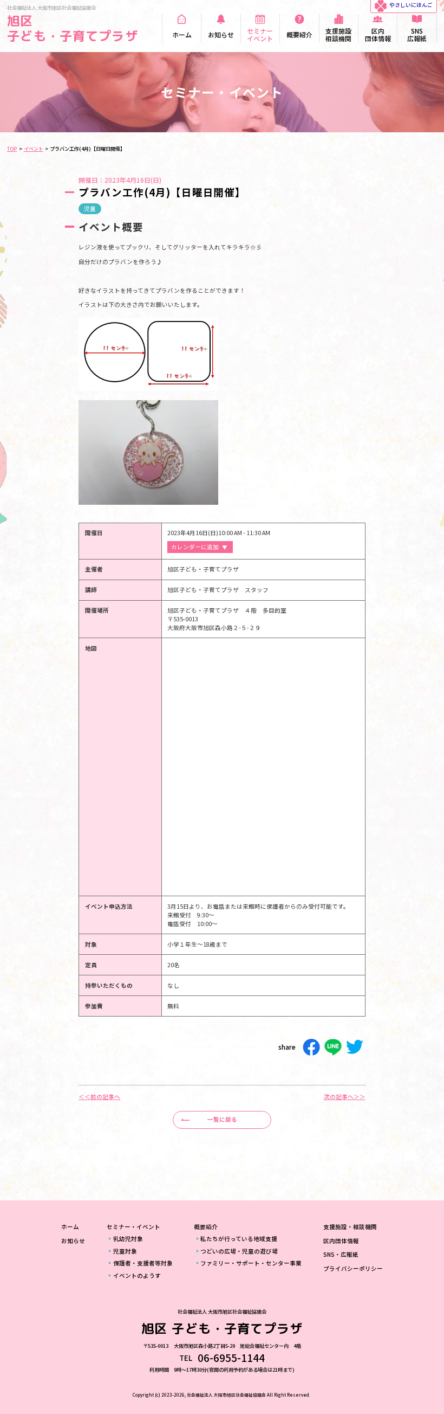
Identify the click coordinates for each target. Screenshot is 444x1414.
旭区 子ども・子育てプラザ (72, 28)
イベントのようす (137, 1275)
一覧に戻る (222, 1119)
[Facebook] (311, 1047)
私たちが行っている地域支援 (238, 1239)
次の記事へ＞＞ (344, 1097)
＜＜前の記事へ (99, 1097)
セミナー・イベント (133, 1227)
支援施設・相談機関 (350, 1227)
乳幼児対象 (128, 1239)
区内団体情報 (341, 1241)
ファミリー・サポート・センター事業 (251, 1263)
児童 (90, 208)
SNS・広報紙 (340, 1254)
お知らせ (73, 1241)
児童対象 (125, 1251)
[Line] (333, 1047)
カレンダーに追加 (195, 547)
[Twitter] (354, 1047)
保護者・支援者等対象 (143, 1263)
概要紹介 (206, 1227)
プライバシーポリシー (353, 1268)
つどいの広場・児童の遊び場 (239, 1251)
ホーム (70, 1227)
